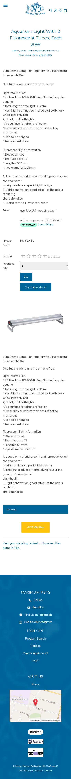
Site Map (46, 766)
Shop (23, 50)
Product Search (35, 638)
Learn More (45, 224)
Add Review (35, 527)
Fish (30, 50)
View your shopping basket (20, 543)
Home (15, 50)
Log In (35, 660)
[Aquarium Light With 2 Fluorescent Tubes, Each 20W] (35, 345)
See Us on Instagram (38, 622)
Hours (35, 684)
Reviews (11, 509)
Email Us (38, 607)
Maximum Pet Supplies (32, 766)
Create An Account (35, 653)
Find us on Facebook (38, 614)
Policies (36, 645)
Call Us (38, 600)
